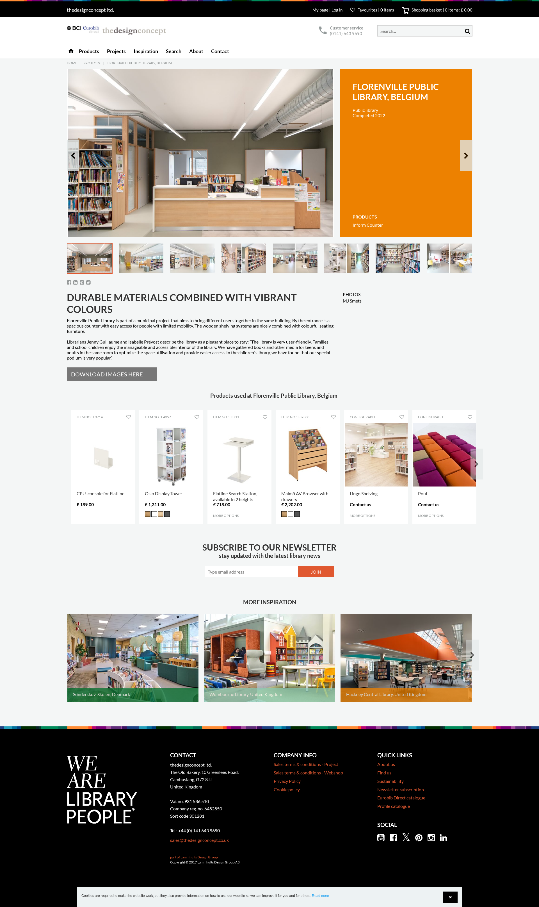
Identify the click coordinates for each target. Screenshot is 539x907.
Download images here (107, 374)
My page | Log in (327, 9)
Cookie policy (287, 789)
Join (316, 571)
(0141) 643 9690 (346, 33)
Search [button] (173, 51)
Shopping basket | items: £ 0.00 (441, 9)
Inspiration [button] (146, 51)
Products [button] (89, 51)
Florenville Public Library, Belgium (139, 63)
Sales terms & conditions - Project (306, 764)
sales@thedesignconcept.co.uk (199, 840)
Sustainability (390, 781)
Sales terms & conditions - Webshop (308, 772)
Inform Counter (368, 225)
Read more (320, 896)
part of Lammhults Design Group (194, 857)
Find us (384, 772)
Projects (91, 63)
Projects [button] (116, 51)
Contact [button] (220, 51)
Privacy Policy (287, 781)
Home (72, 63)
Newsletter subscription (400, 789)
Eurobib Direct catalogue (401, 797)
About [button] (196, 51)
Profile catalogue (393, 806)
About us (386, 764)
